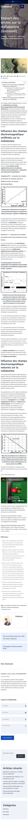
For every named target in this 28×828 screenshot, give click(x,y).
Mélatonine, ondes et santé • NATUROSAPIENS (13, 674)
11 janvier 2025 (5, 676)
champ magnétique (22, 605)
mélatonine (3, 607)
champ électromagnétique (10, 605)
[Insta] (13, 2)
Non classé (6, 811)
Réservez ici (11, 517)
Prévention (5, 78)
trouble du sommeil (5, 609)
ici (7, 224)
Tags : (2, 605)
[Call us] (14, 2)
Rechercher (20, 756)
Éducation (6, 809)
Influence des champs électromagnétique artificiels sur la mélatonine (13, 85)
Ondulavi (6, 6)
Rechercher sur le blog (8, 753)
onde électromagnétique (13, 607)
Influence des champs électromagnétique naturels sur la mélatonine (14, 98)
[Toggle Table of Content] (24, 82)
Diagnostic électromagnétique (9, 525)
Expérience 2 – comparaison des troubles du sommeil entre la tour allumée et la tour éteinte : (16, 95)
